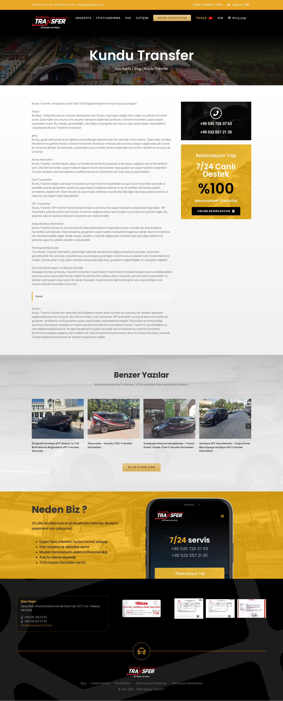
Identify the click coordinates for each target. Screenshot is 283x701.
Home (39, 296)
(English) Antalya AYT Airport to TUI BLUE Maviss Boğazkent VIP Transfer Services (55, 447)
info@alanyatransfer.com (90, 4)
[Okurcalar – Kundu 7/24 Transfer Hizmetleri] (114, 419)
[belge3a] (251, 608)
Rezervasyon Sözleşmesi (151, 683)
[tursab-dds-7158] (141, 601)
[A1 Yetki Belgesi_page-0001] (220, 608)
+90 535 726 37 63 (42, 4)
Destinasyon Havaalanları (187, 683)
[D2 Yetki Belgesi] (189, 609)
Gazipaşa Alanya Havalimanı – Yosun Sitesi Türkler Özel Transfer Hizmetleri (168, 445)
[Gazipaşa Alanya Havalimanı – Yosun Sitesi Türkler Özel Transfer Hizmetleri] (169, 419)
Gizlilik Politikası (100, 683)
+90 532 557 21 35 (64, 4)
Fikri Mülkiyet (123, 683)
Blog (83, 683)
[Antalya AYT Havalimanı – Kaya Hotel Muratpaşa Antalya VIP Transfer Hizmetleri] (225, 419)
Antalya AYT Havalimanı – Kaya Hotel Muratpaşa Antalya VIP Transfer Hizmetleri (224, 447)
